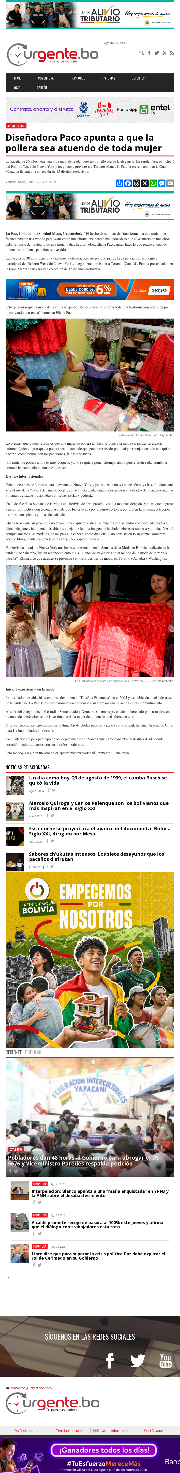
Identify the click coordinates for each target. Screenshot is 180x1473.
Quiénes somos (26, 1430)
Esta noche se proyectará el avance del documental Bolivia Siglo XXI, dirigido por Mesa (100, 831)
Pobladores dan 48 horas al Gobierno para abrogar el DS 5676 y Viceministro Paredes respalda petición (83, 1160)
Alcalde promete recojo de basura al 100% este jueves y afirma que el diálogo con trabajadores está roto (97, 1224)
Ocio (17, 87)
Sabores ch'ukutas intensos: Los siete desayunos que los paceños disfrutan (96, 856)
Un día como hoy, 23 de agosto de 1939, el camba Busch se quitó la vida (98, 780)
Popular (33, 1052)
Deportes (138, 78)
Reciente (14, 1052)
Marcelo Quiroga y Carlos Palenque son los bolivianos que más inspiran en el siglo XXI (99, 805)
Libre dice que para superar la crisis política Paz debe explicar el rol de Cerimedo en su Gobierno (98, 1256)
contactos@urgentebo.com (31, 1388)
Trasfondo (77, 78)
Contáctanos (154, 1430)
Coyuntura (46, 78)
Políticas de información (111, 1430)
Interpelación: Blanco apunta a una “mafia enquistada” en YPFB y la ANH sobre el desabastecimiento (100, 1193)
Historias (108, 78)
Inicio (18, 78)
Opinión (42, 87)
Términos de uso (69, 1430)
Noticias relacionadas (28, 767)
